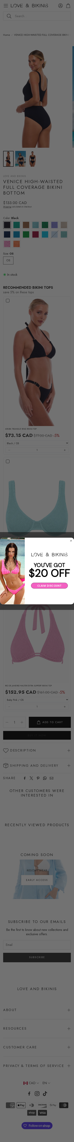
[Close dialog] (71, 541)
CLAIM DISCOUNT (49, 585)
